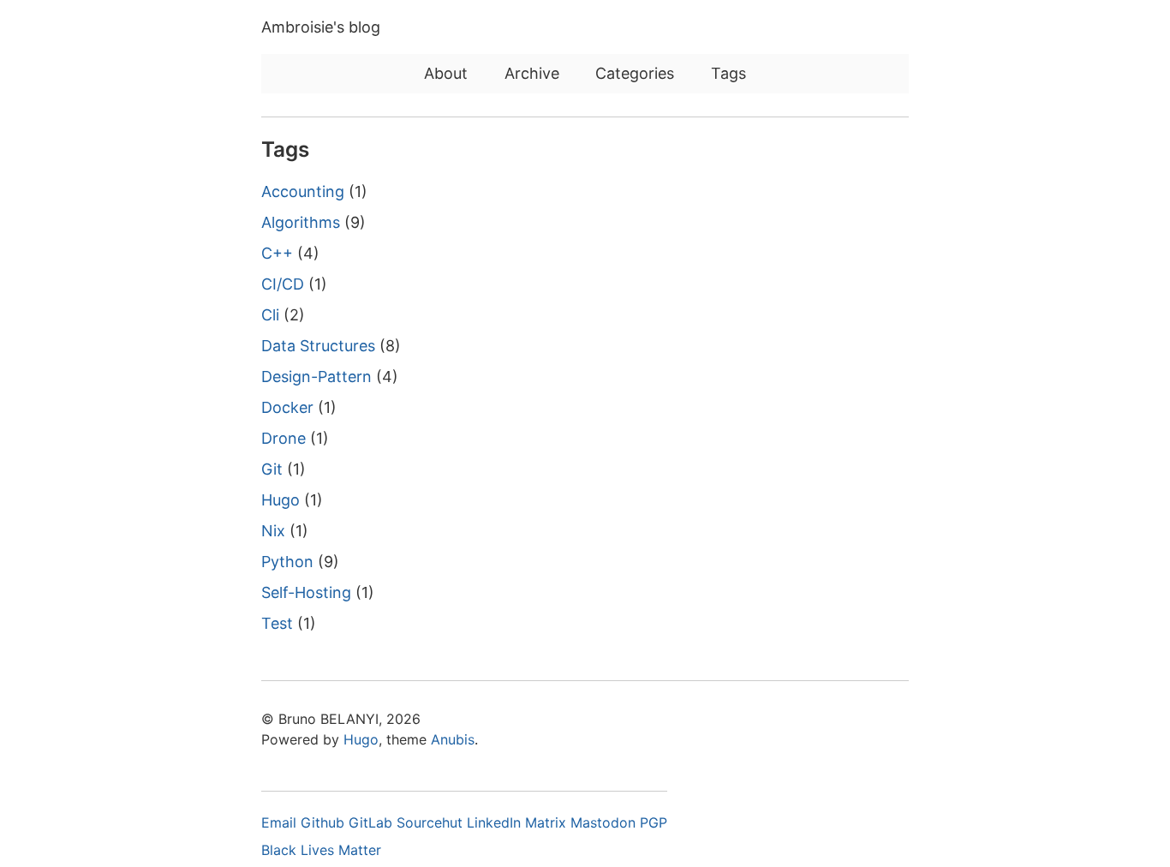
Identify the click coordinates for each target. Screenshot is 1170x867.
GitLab (373, 822)
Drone (283, 438)
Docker (287, 407)
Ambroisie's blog (320, 27)
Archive (531, 73)
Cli (270, 315)
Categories (634, 73)
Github (325, 822)
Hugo (280, 500)
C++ (277, 253)
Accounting (302, 191)
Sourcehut (432, 822)
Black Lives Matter (321, 849)
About (446, 73)
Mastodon (605, 822)
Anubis (453, 739)
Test (277, 623)
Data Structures (318, 346)
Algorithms (300, 222)
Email (281, 822)
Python (287, 562)
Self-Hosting (306, 592)
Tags (728, 73)
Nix (273, 531)
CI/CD (282, 284)
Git (272, 469)
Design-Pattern (316, 377)
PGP (653, 822)
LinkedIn (496, 822)
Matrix (547, 822)
